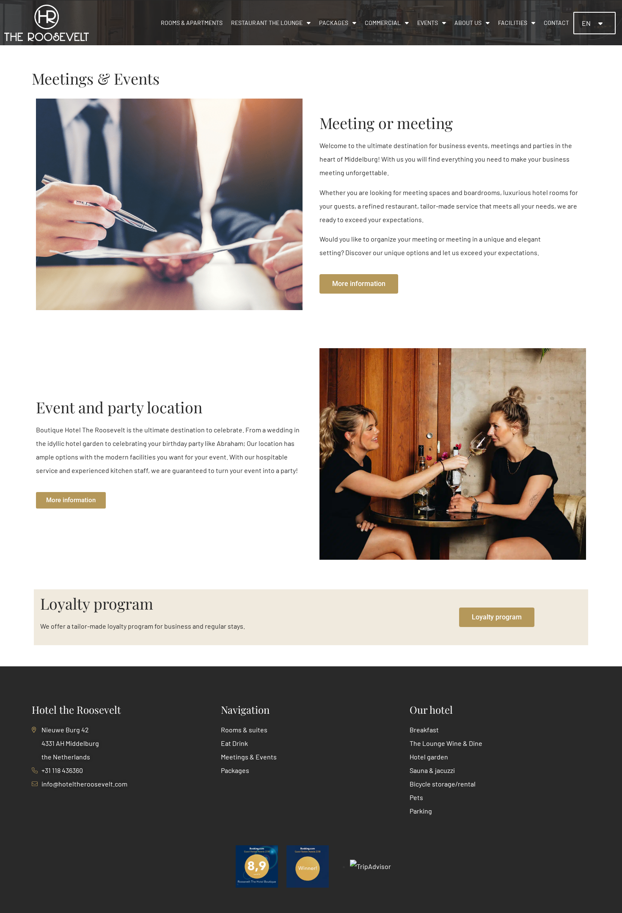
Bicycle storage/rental (443, 784)
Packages (333, 22)
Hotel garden (429, 757)
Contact (556, 22)
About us (468, 22)
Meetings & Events (249, 757)
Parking (421, 811)
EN (587, 23)
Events (427, 22)
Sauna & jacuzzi (432, 770)
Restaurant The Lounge (267, 22)
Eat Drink (234, 743)
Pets (416, 797)
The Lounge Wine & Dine (446, 743)
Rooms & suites (244, 730)
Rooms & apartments (192, 22)
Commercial (383, 22)
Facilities (512, 22)
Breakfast (424, 730)
